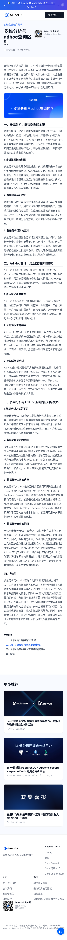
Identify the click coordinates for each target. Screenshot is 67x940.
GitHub (48, 852)
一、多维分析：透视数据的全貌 (21, 640)
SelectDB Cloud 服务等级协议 (49, 898)
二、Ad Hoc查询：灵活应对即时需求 (23, 645)
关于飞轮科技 (9, 883)
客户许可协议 (40, 883)
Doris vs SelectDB (54, 873)
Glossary (7, 898)
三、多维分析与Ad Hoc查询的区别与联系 (25, 649)
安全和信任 (8, 893)
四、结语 (10, 653)
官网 (47, 857)
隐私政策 (38, 893)
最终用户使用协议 (43, 888)
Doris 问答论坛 (52, 868)
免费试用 (52, 15)
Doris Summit (52, 863)
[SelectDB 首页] (14, 15)
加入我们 (7, 888)
